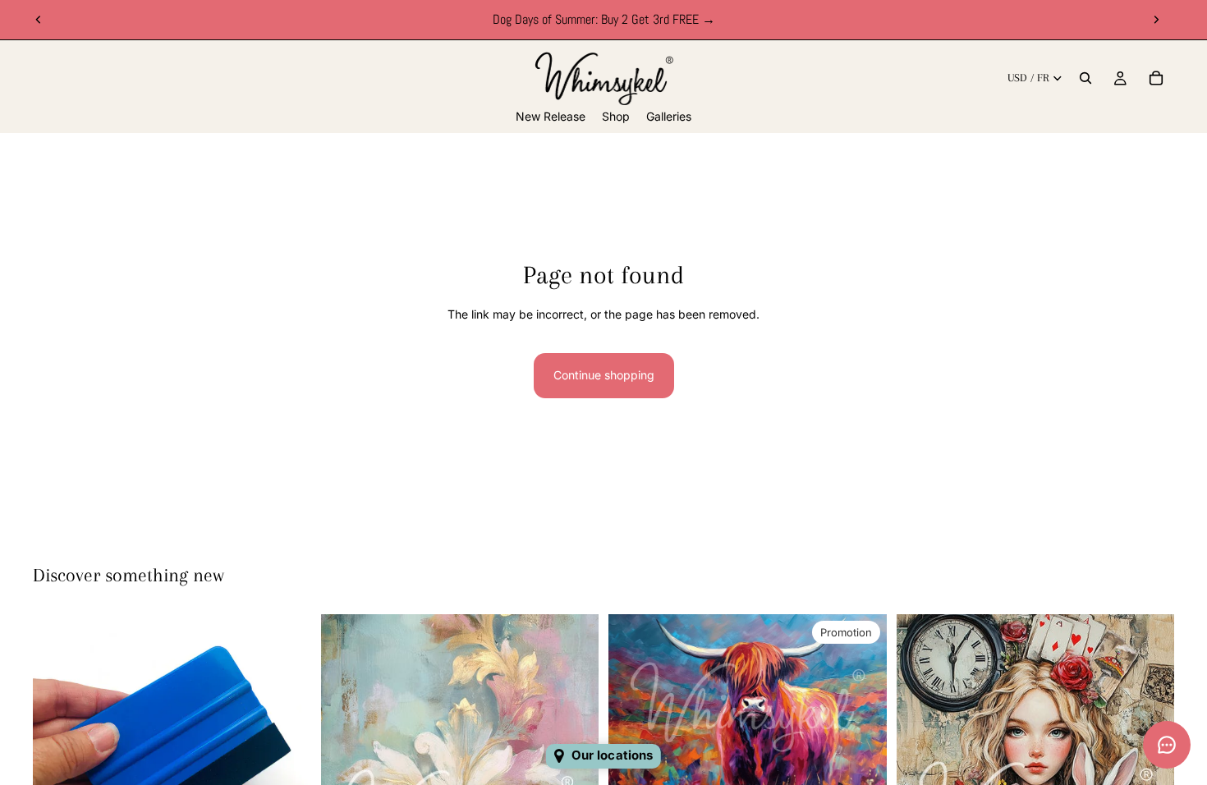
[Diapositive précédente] (39, 20)
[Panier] (1156, 78)
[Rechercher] (1085, 78)
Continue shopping (603, 375)
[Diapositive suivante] (1156, 20)
